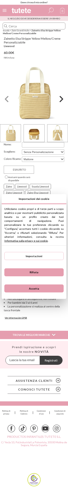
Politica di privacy (6, 412)
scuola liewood (40, 186)
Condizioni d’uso (41, 412)
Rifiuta (34, 272)
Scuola (6, 30)
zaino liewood (14, 192)
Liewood (9, 46)
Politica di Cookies (24, 412)
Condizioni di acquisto (60, 412)
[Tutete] (22, 11)
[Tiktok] (22, 428)
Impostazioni (34, 256)
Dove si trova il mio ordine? (34, 2)
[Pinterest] (34, 428)
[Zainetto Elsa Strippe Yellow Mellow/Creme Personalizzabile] (34, 93)
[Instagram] (56, 428)
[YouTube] (45, 428)
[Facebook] (11, 428)
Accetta (34, 288)
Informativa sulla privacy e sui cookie (26, 240)
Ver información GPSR (16, 317)
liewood (22, 186)
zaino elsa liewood (37, 192)
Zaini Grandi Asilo (20, 30)
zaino (9, 186)
